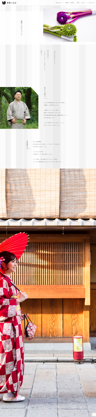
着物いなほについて (60, 2)
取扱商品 (72, 2)
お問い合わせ (91, 2)
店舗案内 (67, 2)
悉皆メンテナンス (78, 3)
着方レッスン (84, 2)
